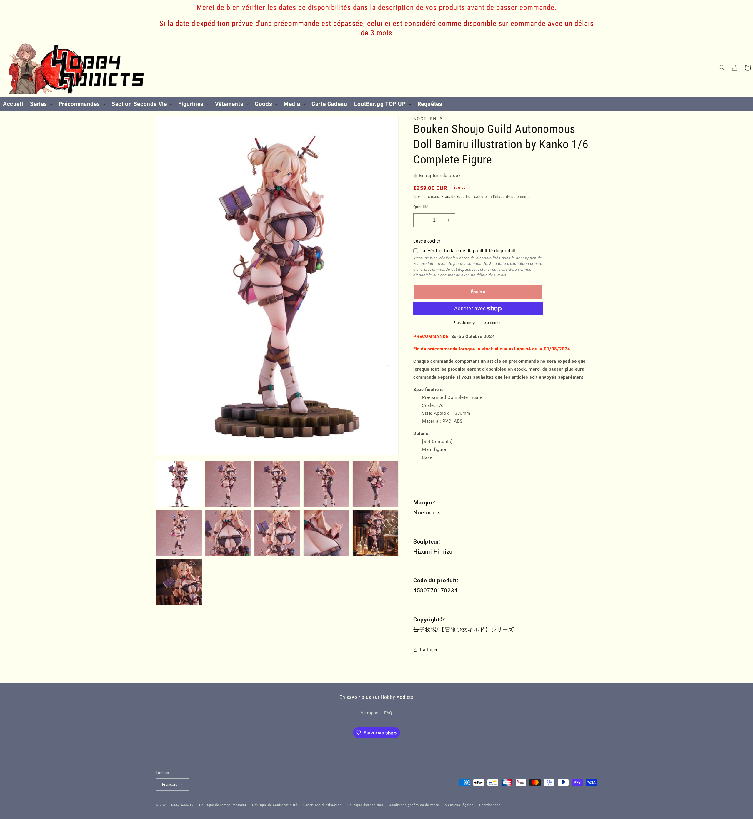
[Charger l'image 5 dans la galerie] (375, 484)
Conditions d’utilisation (322, 805)
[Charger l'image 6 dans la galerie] (179, 533)
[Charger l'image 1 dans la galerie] (179, 484)
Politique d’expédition (365, 805)
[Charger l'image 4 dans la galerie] (326, 484)
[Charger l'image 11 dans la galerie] (179, 582)
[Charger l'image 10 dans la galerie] (375, 533)
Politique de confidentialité (274, 805)
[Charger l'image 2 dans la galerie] (228, 484)
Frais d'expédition (457, 197)
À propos (370, 713)
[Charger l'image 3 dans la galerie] (277, 484)
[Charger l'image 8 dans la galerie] (277, 533)
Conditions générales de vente (414, 805)
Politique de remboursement (222, 805)
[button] (40, 104)
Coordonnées (490, 805)
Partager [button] (429, 650)
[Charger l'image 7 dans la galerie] (228, 533)
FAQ (388, 713)
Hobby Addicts (182, 805)
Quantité (420, 207)
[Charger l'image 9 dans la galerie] (326, 533)
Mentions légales (459, 805)
